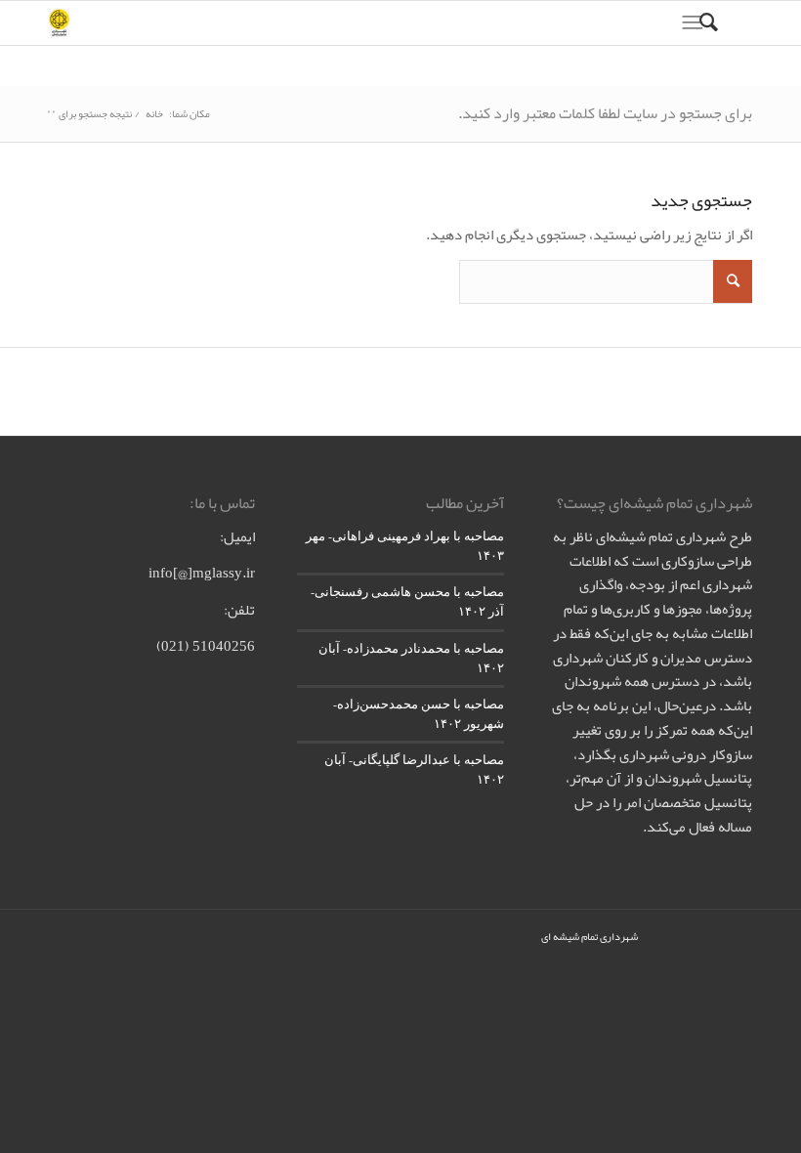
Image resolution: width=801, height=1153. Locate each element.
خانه (154, 114)
